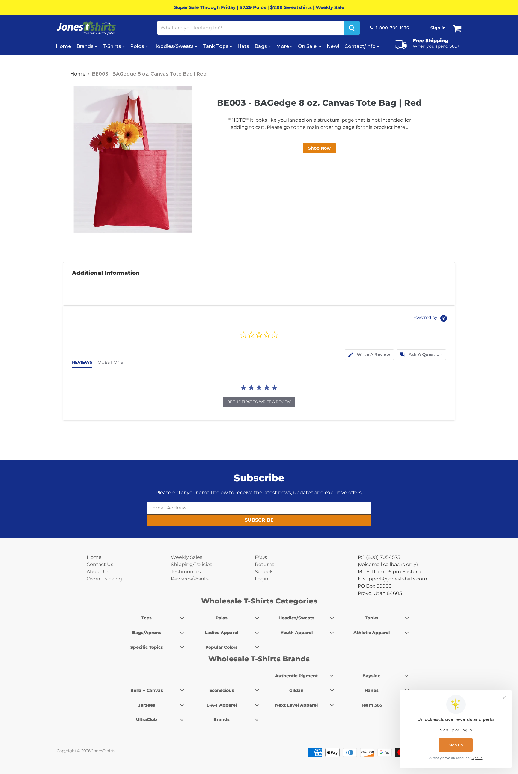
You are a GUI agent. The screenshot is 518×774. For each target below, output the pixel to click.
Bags (261, 46)
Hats (243, 46)
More (283, 46)
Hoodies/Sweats (174, 46)
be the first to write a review (259, 401)
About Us (98, 571)
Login (261, 579)
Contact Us (100, 564)
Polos (137, 46)
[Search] (352, 28)
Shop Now (319, 148)
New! (333, 46)
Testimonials (186, 571)
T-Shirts (112, 46)
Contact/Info (360, 46)
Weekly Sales (186, 557)
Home (63, 46)
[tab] (369, 354)
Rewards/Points (190, 579)
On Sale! (308, 46)
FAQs (261, 557)
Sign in (438, 28)
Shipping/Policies (191, 564)
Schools (264, 571)
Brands (85, 46)
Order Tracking (104, 579)
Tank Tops (216, 46)
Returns (264, 564)
